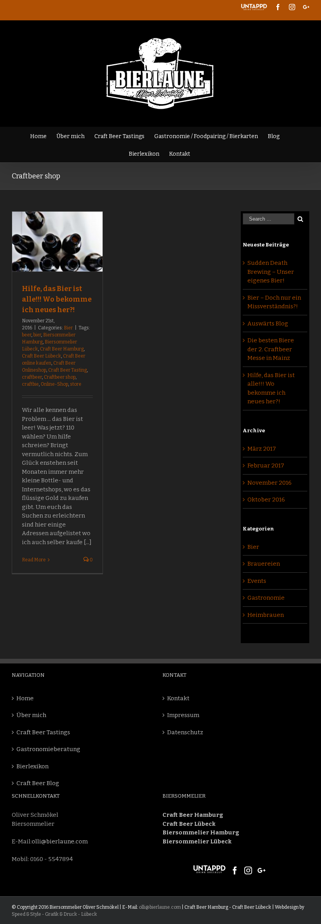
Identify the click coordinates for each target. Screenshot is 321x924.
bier (37, 335)
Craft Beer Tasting (67, 370)
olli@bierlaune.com (60, 841)
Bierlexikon (32, 766)
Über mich (31, 715)
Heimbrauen (265, 614)
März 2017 (261, 448)
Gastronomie (266, 597)
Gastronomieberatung (48, 749)
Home (25, 698)
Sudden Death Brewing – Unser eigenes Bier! (270, 271)
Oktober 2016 (266, 499)
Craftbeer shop (60, 377)
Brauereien (263, 563)
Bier (68, 328)
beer (26, 335)
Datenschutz (185, 732)
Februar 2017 (265, 465)
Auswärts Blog (267, 323)
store (75, 384)
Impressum (183, 715)
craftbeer (32, 377)
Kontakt (178, 698)
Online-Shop (54, 384)
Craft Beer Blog (37, 783)
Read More (34, 560)
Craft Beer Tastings (43, 732)
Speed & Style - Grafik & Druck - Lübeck (54, 914)
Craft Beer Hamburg (62, 349)
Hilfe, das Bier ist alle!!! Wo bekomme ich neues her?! (57, 299)
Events (256, 580)
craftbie (30, 384)
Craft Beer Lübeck (41, 356)
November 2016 (269, 482)
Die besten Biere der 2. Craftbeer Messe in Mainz (270, 349)
